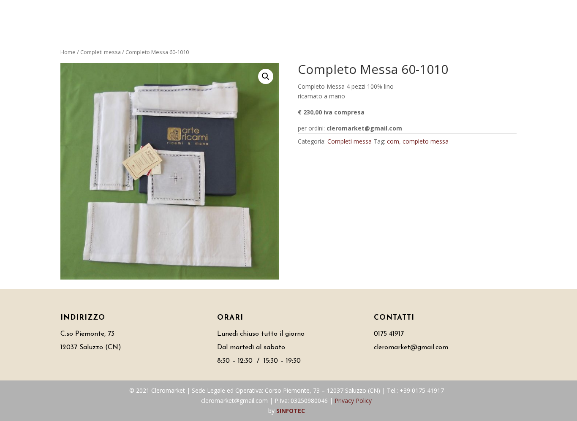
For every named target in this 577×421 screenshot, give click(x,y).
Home (68, 52)
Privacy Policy (353, 401)
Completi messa (100, 52)
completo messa (426, 141)
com (393, 141)
